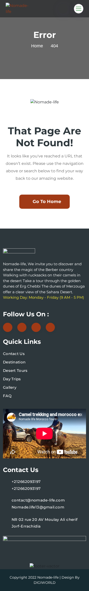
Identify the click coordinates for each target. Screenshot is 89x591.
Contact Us (14, 353)
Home (37, 45)
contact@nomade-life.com (38, 500)
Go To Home (47, 201)
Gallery (9, 387)
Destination (14, 362)
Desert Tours (15, 370)
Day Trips (12, 379)
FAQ (7, 395)
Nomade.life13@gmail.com (38, 507)
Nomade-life (48, 577)
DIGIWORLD (45, 582)
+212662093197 (26, 481)
